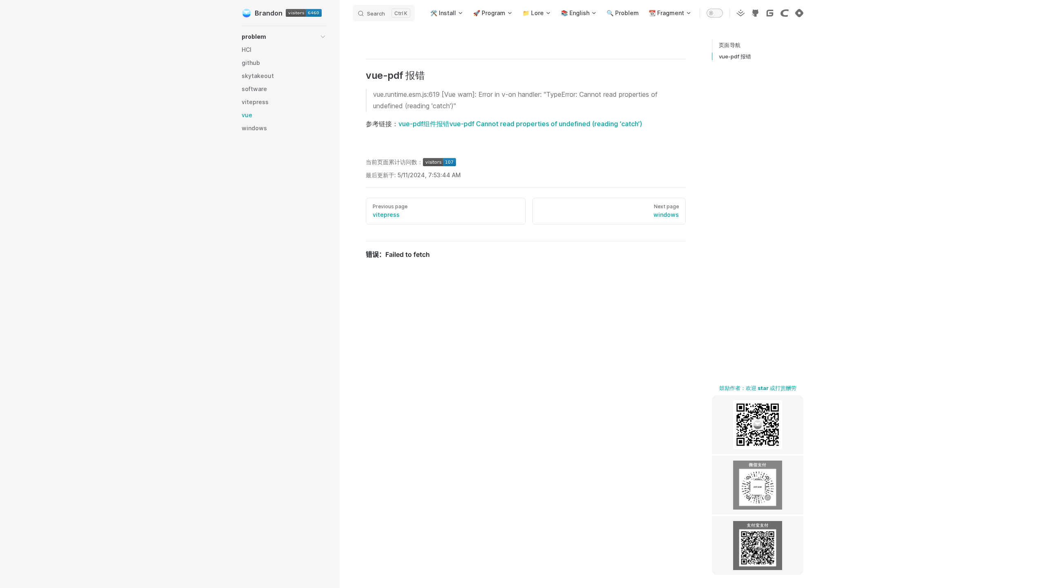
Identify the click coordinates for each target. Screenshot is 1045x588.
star (763, 388)
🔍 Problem (623, 12)
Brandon (268, 13)
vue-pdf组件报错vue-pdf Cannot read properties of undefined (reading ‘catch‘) (520, 124)
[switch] (715, 13)
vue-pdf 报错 (735, 56)
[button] (322, 36)
